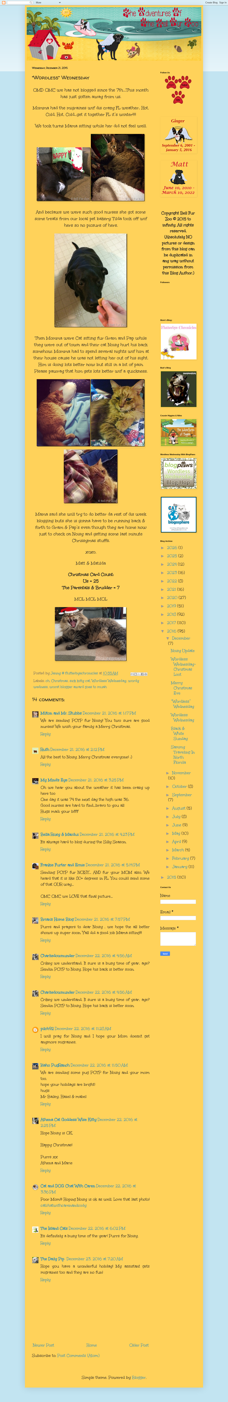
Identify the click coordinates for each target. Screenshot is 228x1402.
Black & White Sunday (179, 733)
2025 (172, 555)
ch (48, 680)
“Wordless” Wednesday (182, 704)
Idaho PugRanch (55, 1065)
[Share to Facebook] (142, 674)
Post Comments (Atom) (78, 1355)
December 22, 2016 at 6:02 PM (97, 1228)
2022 (172, 581)
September (182, 794)
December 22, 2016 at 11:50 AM (99, 1065)
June (177, 825)
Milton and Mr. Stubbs (61, 713)
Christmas (59, 680)
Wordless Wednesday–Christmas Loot (183, 667)
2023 (172, 572)
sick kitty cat (80, 680)
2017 (172, 622)
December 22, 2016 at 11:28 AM (83, 1028)
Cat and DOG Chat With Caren (68, 1186)
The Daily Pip (53, 1258)
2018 (172, 614)
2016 (172, 631)
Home (92, 1345)
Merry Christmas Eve (181, 688)
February (181, 858)
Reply (46, 734)
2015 (172, 877)
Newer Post (43, 1345)
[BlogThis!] (135, 674)
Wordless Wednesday (109, 680)
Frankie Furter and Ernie (63, 864)
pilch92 (47, 1028)
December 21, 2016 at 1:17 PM (109, 713)
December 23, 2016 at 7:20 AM (95, 1258)
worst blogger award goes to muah (78, 687)
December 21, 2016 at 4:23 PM (107, 834)
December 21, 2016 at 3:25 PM (96, 780)
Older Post (139, 1345)
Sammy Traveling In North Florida (183, 754)
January (180, 866)
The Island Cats (54, 1228)
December (181, 638)
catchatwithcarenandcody (64, 1205)
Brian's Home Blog (57, 919)
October (180, 786)
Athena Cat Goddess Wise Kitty (69, 1119)
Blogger (139, 1377)
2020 (173, 597)
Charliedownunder (58, 955)
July (177, 816)
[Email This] (132, 674)
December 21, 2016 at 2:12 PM (77, 749)
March (178, 850)
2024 (172, 564)
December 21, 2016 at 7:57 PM (102, 919)
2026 (172, 547)
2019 (172, 606)
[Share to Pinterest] (145, 674)
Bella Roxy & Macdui (60, 834)
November (181, 772)
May (177, 833)
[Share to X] (139, 674)
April (177, 841)
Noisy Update (183, 650)
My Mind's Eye (54, 780)
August (179, 808)
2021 (172, 589)
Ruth (45, 749)
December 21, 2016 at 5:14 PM (113, 864)
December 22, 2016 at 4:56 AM (104, 955)
